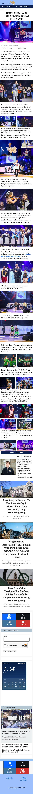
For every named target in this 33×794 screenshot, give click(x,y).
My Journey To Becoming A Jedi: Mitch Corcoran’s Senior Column (15, 745)
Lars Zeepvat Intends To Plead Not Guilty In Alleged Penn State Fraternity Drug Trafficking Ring (16, 506)
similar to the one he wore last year (16, 255)
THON (4, 9)
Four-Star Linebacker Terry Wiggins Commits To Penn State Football (16, 732)
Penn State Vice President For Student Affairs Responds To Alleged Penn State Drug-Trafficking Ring (16, 594)
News (6, 6)
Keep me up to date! (10, 651)
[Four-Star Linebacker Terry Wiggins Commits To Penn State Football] (16, 729)
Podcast (11, 6)
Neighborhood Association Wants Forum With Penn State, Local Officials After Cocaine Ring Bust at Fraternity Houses (16, 549)
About (20, 6)
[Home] (8, 4)
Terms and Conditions (9, 778)
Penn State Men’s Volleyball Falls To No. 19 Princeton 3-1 (16, 751)
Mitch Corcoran (7, 48)
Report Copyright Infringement (23, 779)
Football (26, 6)
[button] (8, 121)
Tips (16, 6)
